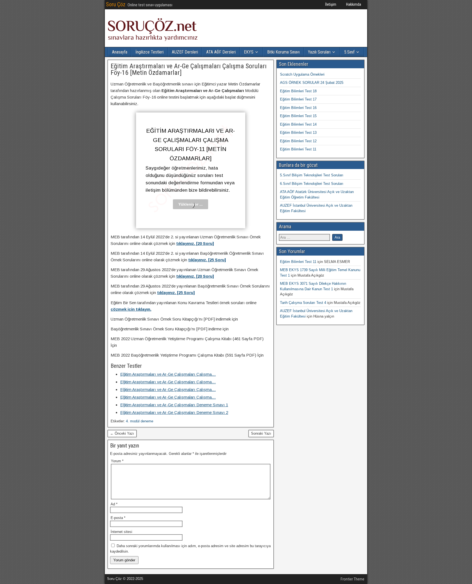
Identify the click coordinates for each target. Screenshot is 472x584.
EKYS (248, 52)
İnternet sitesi (121, 532)
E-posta (118, 518)
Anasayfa (119, 52)
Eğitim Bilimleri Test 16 (298, 108)
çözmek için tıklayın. (131, 309)
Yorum (117, 461)
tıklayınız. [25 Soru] (207, 259)
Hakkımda (353, 4)
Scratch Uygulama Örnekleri (302, 74)
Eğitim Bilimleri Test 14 (298, 124)
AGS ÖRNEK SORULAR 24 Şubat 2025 (311, 83)
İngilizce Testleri (149, 52)
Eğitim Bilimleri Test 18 (298, 91)
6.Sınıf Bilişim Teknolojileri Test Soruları (311, 184)
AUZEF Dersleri (185, 52)
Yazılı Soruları (319, 52)
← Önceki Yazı (122, 433)
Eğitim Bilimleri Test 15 (298, 116)
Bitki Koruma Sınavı (283, 52)
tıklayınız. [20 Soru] (195, 243)
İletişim (330, 4)
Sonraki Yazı (261, 433)
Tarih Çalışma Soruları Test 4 (303, 303)
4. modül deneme (139, 421)
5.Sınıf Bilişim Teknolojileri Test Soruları (311, 175)
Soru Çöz (115, 4)
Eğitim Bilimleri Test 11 (298, 149)
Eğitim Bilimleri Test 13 (298, 133)
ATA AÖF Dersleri (221, 52)
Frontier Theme (352, 579)
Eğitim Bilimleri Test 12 (298, 141)
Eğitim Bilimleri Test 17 (298, 99)
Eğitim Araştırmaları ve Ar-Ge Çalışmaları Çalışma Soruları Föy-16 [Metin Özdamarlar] (189, 69)
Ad (114, 504)
